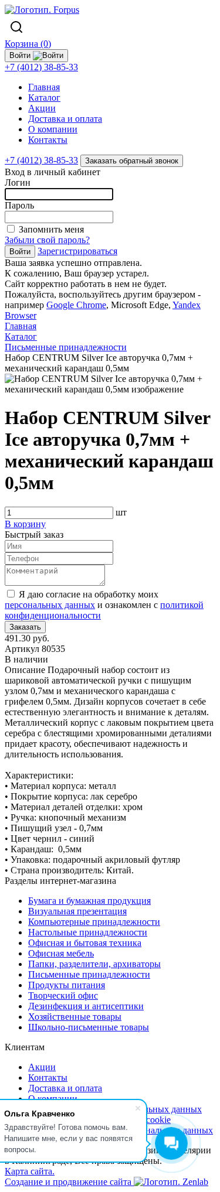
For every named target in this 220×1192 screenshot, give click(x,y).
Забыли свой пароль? (47, 240)
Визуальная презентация (77, 911)
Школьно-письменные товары (88, 1027)
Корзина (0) (28, 44)
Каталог (44, 98)
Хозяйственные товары (74, 1017)
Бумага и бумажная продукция (89, 901)
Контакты (47, 140)
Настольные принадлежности (87, 932)
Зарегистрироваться (77, 251)
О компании (52, 129)
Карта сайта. (30, 1171)
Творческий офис (63, 995)
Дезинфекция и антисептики (86, 1006)
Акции (42, 108)
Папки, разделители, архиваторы (94, 964)
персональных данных (50, 605)
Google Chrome (76, 305)
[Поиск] (16, 27)
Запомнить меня (51, 229)
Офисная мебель (61, 953)
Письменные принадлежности (89, 974)
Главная (44, 87)
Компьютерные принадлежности (94, 922)
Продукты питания (66, 985)
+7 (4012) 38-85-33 (41, 67)
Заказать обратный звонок (131, 160)
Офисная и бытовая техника (84, 943)
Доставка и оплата (65, 119)
